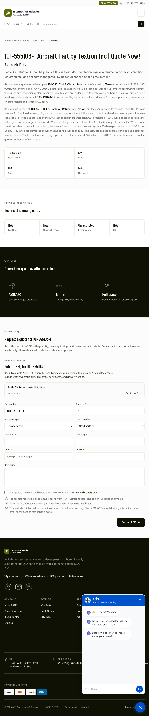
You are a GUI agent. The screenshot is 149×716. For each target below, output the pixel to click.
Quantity (81, 404)
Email (8, 449)
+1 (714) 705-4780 (134, 3)
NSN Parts (46, 605)
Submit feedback (133, 707)
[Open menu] (141, 13)
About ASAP (10, 605)
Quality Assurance (13, 611)
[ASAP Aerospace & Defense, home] (22, 13)
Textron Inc (38, 40)
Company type (12, 419)
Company (81, 434)
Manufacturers (21, 40)
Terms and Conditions (84, 492)
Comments (9, 465)
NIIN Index (46, 617)
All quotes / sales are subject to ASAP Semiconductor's (53, 492)
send (139, 689)
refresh (140, 600)
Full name (10, 434)
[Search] (141, 24)
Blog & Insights (11, 617)
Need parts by (83, 419)
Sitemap (8, 622)
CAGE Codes (47, 611)
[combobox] (81, 24)
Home (7, 40)
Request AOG (108, 3)
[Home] (17, 551)
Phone (80, 449)
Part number (11, 404)
